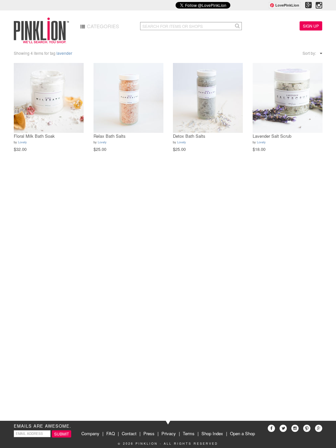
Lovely (22, 142)
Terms (189, 433)
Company (90, 433)
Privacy (168, 433)
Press (149, 433)
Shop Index (212, 433)
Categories (102, 26)
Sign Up (311, 26)
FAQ (110, 433)
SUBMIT (61, 434)
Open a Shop (242, 433)
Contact (129, 433)
